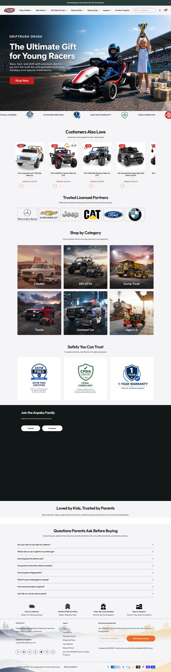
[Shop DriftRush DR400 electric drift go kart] (85, 63)
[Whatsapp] (53, 652)
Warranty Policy (69, 636)
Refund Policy (68, 648)
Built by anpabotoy (70, 667)
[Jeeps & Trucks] (39, 313)
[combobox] (144, 10)
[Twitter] (29, 652)
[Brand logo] (27, 214)
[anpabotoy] (9, 10)
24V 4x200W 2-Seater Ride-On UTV (63, 174)
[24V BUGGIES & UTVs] (85, 267)
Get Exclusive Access (141, 638)
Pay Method (68, 644)
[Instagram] (24, 652)
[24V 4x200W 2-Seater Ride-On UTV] (63, 156)
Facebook (52, 428)
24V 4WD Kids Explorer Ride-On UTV (97, 174)
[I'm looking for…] (136, 10)
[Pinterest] (47, 652)
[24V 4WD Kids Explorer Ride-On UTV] (97, 156)
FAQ (64, 628)
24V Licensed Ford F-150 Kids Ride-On (29, 174)
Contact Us (67, 632)
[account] (159, 10)
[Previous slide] (5, 63)
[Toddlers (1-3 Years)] (132, 313)
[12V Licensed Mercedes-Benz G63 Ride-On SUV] (131, 156)
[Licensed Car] (85, 313)
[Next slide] (165, 63)
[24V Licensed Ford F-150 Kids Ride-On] (30, 156)
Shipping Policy (69, 640)
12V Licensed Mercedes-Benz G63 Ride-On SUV (131, 174)
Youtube (31, 428)
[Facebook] (18, 652)
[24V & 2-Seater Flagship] (39, 267)
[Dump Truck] (132, 267)
